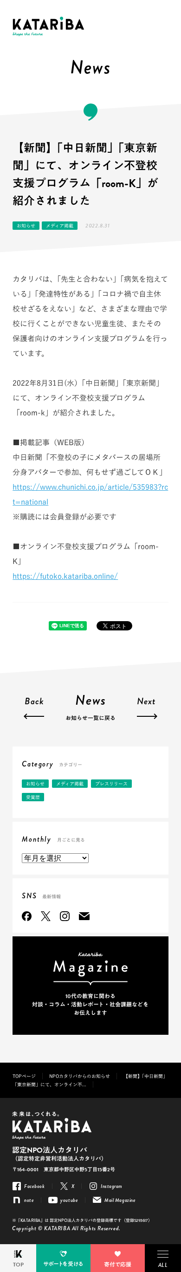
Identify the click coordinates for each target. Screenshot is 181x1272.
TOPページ (24, 1076)
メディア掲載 (59, 225)
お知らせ (26, 225)
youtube (69, 1200)
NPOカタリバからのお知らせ (79, 1076)
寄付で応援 (117, 1264)
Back (34, 702)
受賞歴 (33, 797)
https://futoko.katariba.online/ (65, 576)
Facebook (27, 916)
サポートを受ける (63, 1264)
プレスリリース (111, 783)
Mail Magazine (84, 916)
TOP (18, 1264)
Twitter (46, 916)
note (29, 1200)
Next (146, 702)
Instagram (65, 916)
